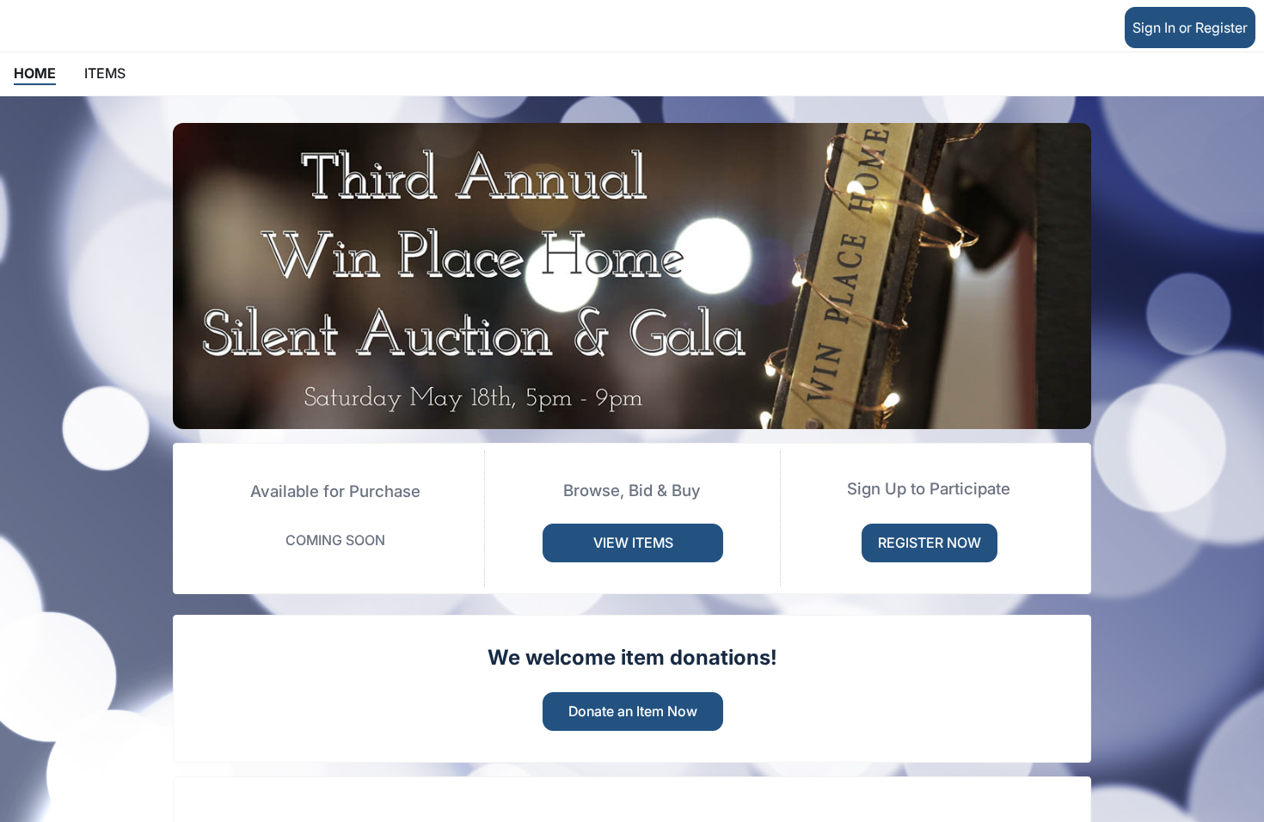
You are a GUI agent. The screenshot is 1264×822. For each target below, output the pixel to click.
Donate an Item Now (632, 711)
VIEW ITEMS (633, 542)
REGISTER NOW (929, 542)
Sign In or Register (1190, 27)
